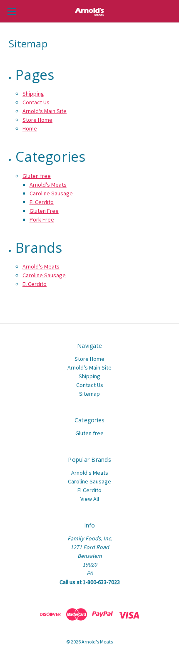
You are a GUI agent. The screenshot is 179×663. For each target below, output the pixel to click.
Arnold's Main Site (44, 111)
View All (89, 499)
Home (29, 128)
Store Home (37, 119)
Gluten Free (44, 210)
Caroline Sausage (51, 193)
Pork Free (42, 219)
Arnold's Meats (48, 184)
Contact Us (36, 102)
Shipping (33, 93)
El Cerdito (42, 202)
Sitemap (89, 393)
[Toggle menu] (11, 11)
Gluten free (36, 176)
